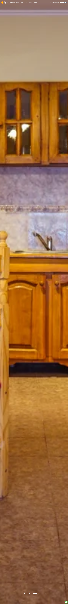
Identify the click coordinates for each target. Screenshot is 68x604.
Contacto (30, 2)
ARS (58, 2)
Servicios (17, 2)
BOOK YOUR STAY (64, 2)
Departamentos (12, 2)
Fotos (22, 2)
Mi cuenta (35, 2)
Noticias (26, 2)
